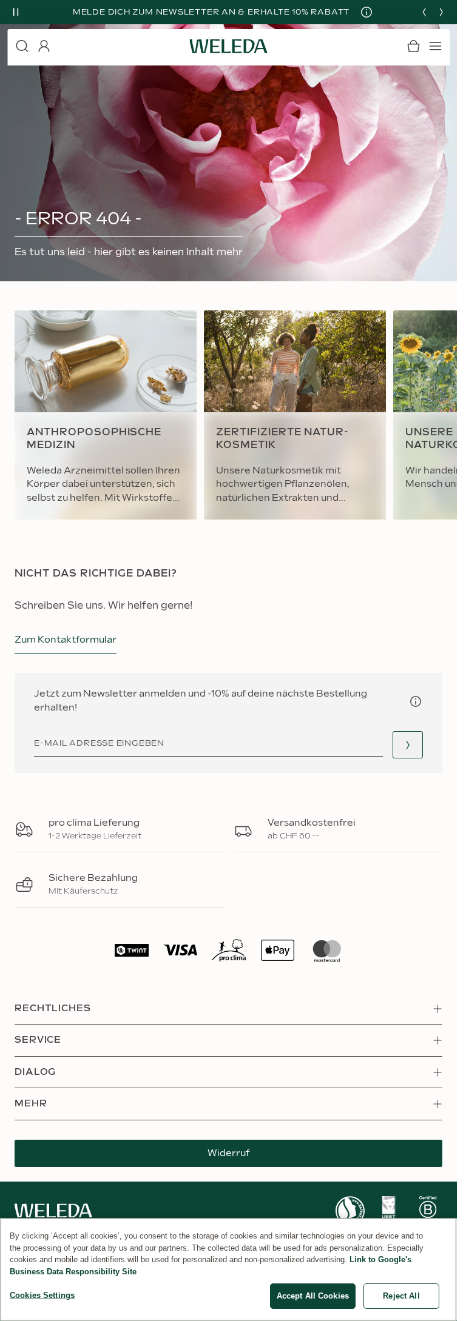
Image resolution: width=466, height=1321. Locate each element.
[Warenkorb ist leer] (413, 46)
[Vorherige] (424, 12)
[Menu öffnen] (435, 46)
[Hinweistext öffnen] (415, 701)
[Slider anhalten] (16, 12)
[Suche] (22, 46)
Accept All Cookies (313, 1295)
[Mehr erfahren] (350, 1211)
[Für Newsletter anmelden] (408, 744)
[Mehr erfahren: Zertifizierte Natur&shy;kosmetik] (295, 415)
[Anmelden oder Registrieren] (43, 46)
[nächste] (441, 12)
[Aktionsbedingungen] (362, 12)
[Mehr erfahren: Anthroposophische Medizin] (106, 415)
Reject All (401, 1295)
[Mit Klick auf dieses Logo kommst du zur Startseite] (229, 46)
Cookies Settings (42, 1295)
